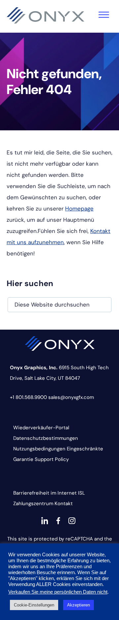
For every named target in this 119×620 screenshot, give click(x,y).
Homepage (79, 208)
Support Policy (52, 459)
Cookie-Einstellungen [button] (34, 605)
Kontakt (64, 503)
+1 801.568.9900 (28, 397)
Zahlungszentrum (33, 503)
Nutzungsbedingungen (39, 448)
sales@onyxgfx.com (71, 397)
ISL (81, 493)
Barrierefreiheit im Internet (45, 493)
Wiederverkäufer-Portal (41, 427)
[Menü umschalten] (104, 15)
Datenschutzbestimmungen (45, 438)
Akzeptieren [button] (78, 605)
